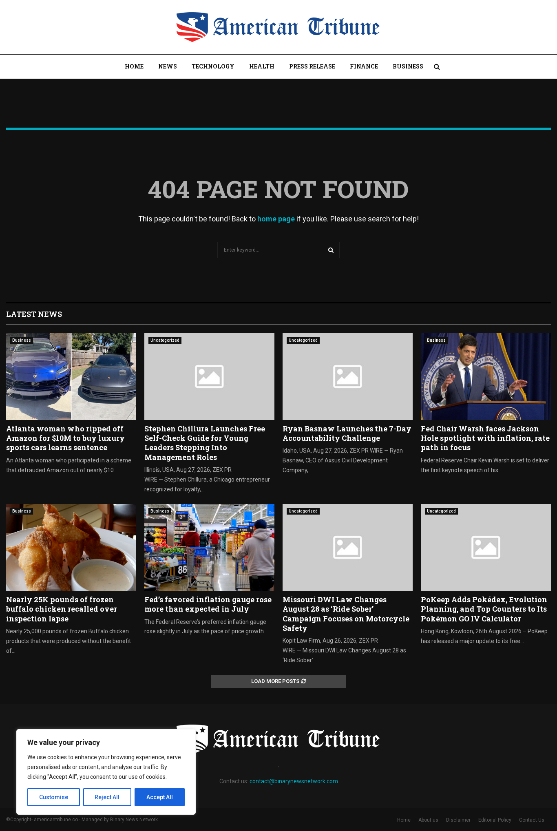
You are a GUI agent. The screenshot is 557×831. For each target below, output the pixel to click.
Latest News (34, 314)
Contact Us (531, 820)
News (167, 66)
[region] (106, 772)
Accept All (159, 797)
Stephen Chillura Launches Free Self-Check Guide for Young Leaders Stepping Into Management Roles (204, 443)
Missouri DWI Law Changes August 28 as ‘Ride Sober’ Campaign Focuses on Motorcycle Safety (346, 614)
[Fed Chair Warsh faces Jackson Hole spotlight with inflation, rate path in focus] (486, 376)
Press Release (312, 66)
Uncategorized (164, 340)
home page (276, 218)
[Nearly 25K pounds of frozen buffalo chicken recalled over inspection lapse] (71, 547)
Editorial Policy (494, 820)
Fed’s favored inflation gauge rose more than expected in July (208, 604)
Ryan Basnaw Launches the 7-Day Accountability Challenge (347, 433)
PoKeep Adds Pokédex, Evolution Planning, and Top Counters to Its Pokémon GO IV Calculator (484, 609)
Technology (213, 66)
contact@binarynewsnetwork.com (294, 781)
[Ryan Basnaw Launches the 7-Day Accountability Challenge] (348, 376)
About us (428, 820)
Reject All (107, 797)
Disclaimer (458, 820)
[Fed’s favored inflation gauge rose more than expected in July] (209, 547)
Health (261, 66)
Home (134, 66)
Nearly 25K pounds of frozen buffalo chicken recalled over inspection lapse (61, 609)
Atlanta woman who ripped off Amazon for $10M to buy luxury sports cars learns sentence (65, 438)
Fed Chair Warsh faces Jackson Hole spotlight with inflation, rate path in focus (485, 438)
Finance (364, 66)
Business (408, 66)
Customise (53, 797)
